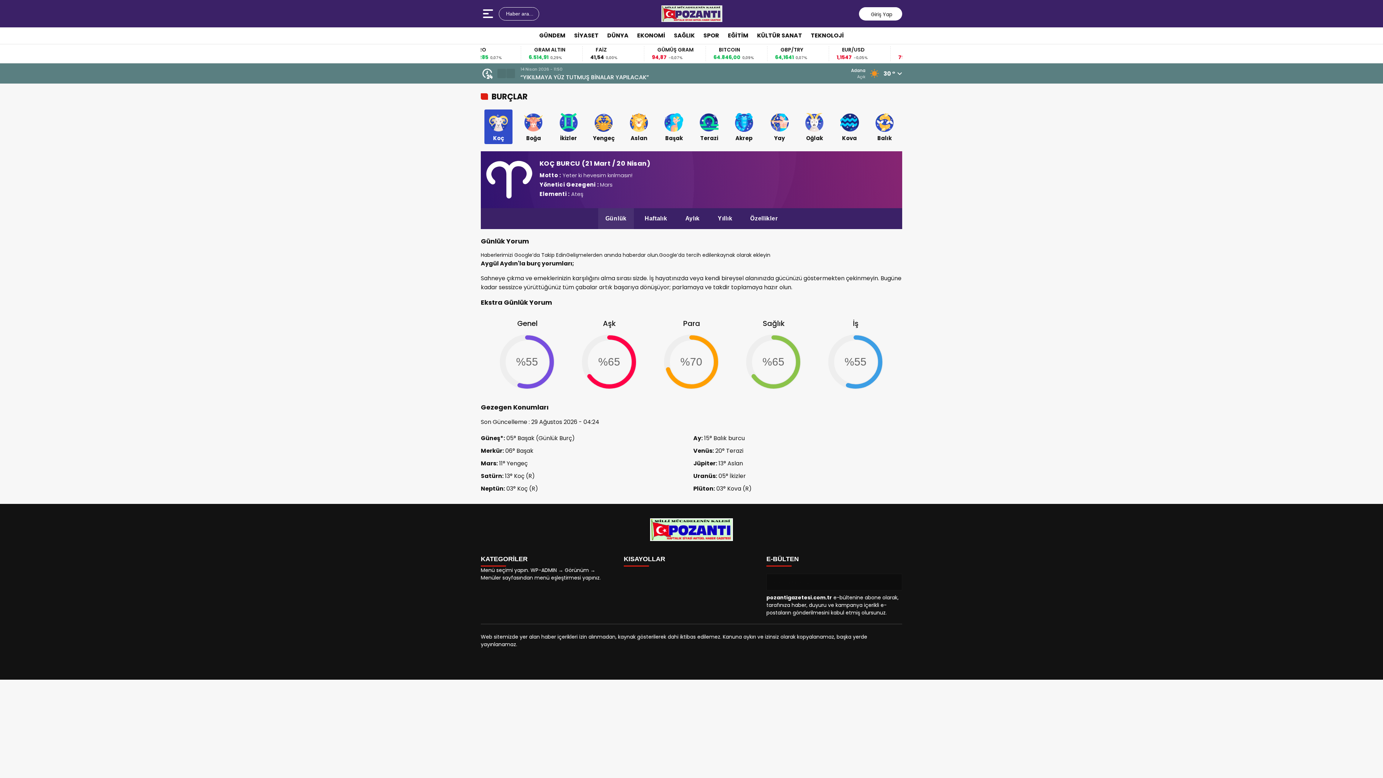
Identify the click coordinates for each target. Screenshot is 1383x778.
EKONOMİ (651, 35)
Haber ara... (519, 14)
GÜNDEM (552, 35)
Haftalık (656, 218)
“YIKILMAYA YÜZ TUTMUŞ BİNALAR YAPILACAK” (584, 77)
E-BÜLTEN (782, 559)
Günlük (616, 218)
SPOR (711, 35)
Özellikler (764, 218)
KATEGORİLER (504, 559)
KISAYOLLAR (644, 559)
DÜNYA (617, 35)
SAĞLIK (684, 35)
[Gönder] (894, 582)
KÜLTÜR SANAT (779, 35)
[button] (501, 73)
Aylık (692, 218)
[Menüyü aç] (489, 13)
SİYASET (586, 35)
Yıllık (725, 218)
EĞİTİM (738, 35)
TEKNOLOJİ (827, 35)
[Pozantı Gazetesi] (692, 13)
